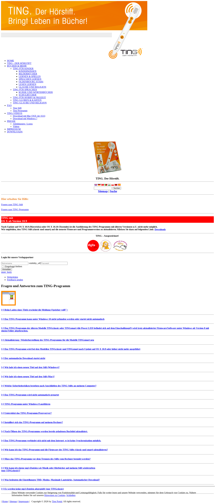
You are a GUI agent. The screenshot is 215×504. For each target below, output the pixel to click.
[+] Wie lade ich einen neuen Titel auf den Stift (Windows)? (30, 367)
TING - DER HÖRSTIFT (19, 63)
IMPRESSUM (14, 129)
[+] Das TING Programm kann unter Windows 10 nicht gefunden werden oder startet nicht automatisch (52, 319)
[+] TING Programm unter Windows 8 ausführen (25, 404)
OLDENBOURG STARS (31, 81)
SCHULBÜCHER (27, 95)
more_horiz (6, 272)
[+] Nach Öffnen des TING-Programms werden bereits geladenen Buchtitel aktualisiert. (44, 431)
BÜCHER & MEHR (17, 66)
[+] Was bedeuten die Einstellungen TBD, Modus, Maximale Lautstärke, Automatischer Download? (50, 480)
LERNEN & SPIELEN (30, 76)
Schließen (70, 495)
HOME (10, 60)
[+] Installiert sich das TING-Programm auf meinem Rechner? (32, 422)
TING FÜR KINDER (23, 68)
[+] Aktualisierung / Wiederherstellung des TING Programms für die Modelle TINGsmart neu (47, 340)
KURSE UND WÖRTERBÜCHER (36, 92)
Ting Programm (20, 110)
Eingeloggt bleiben (13, 266)
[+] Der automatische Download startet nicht (23, 358)
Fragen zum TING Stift (12, 204)
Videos (16, 126)
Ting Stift (17, 108)
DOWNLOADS (15, 131)
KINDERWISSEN (27, 71)
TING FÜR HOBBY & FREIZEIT (29, 97)
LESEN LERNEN (27, 84)
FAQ (9, 105)
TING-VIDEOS (14, 113)
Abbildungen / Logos (23, 124)
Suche (113, 191)
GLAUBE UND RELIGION (32, 87)
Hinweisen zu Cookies (54, 495)
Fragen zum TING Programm (15, 209)
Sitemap (103, 191)
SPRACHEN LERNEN (30, 79)
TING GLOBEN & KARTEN (27, 100)
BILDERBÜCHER (28, 74)
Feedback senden (15, 279)
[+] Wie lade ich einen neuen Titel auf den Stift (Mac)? (28, 376)
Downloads (160, 229)
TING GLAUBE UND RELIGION (30, 103)
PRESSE (11, 121)
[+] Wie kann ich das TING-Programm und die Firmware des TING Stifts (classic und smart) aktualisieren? (54, 449)
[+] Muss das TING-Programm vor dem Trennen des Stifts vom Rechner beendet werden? (46, 459)
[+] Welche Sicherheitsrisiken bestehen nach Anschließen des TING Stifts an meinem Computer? (48, 386)
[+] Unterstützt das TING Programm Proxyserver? (26, 413)
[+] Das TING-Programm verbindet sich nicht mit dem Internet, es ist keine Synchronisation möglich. (51, 440)
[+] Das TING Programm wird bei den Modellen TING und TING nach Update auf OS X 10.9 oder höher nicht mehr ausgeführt (70, 349)
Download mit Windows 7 (25, 118)
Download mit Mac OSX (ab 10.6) (29, 116)
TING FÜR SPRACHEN (25, 89)
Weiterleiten (12, 277)
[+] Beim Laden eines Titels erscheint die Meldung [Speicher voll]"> (34, 310)
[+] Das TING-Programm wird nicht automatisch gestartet (30, 395)
